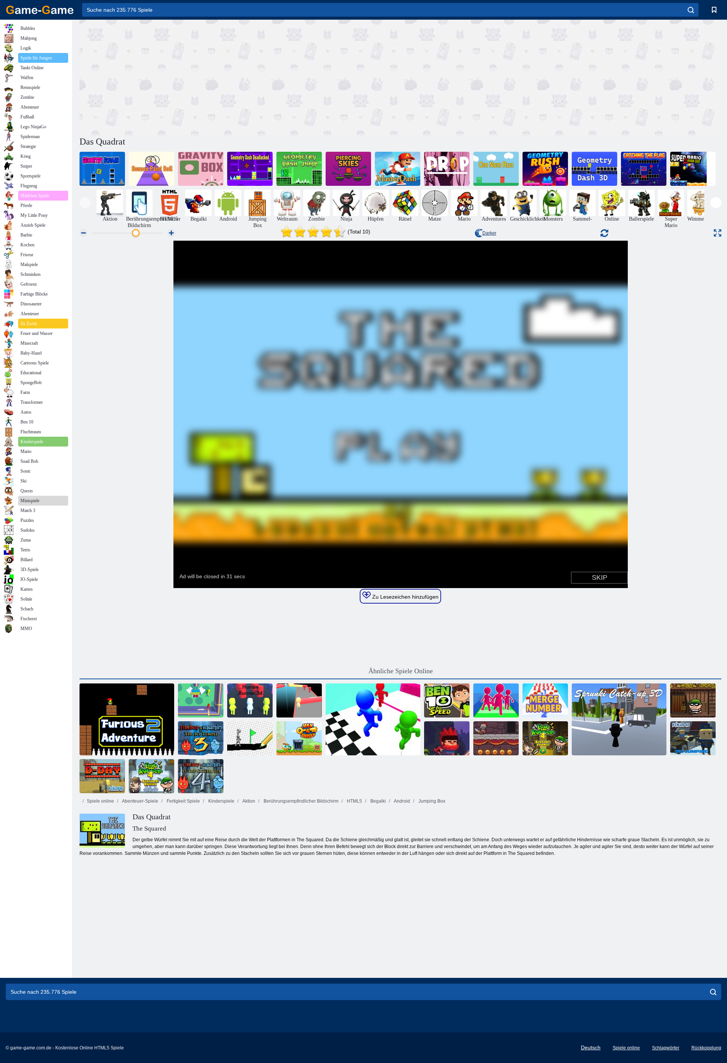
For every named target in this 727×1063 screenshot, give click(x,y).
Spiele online (100, 801)
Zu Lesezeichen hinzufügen (404, 597)
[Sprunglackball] (151, 169)
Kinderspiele (220, 801)
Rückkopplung (706, 1048)
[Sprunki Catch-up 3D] (619, 719)
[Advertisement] (240, 77)
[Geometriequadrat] (102, 169)
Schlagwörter (665, 1048)
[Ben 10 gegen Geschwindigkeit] (447, 700)
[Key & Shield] (299, 738)
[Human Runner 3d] (250, 700)
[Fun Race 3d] (299, 700)
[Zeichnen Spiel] (250, 738)
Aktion (248, 801)
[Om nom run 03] (496, 169)
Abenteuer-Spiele (139, 801)
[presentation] (85, 202)
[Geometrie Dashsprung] (299, 169)
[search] (691, 10)
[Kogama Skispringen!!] (693, 738)
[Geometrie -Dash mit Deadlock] (250, 169)
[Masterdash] (397, 169)
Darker (489, 233)
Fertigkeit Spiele (182, 801)
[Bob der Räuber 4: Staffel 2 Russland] (151, 776)
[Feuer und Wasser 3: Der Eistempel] (200, 738)
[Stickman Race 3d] (373, 719)
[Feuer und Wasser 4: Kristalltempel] (200, 776)
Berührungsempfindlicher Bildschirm (300, 801)
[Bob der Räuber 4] (545, 738)
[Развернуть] (717, 233)
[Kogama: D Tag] (102, 776)
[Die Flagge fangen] (643, 169)
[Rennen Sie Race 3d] (200, 700)
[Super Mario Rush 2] (693, 169)
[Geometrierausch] (545, 169)
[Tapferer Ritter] (496, 738)
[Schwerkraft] (200, 169)
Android (401, 801)
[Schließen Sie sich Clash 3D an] (496, 700)
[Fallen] (447, 169)
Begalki (377, 801)
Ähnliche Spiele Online (400, 671)
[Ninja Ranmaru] (447, 738)
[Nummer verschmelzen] (545, 700)
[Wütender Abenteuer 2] (127, 719)
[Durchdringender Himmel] (348, 169)
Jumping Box (431, 801)
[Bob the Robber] (693, 700)
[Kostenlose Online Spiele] (40, 10)
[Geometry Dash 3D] (594, 169)
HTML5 (354, 801)
